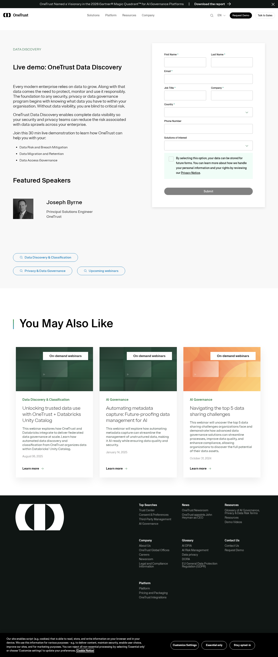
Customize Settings (185, 645)
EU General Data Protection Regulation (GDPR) (199, 565)
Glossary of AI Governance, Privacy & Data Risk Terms (242, 512)
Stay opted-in (242, 645)
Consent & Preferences (154, 514)
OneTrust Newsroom (195, 510)
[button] (274, 4)
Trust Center (147, 510)
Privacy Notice (190, 173)
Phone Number (172, 121)
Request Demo (234, 550)
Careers (144, 554)
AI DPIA (187, 545)
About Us (145, 545)
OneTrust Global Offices (154, 550)
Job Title (170, 88)
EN (219, 15)
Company (217, 88)
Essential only (214, 645)
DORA (186, 559)
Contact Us (232, 545)
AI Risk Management (195, 550)
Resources (232, 517)
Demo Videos (233, 522)
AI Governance (148, 523)
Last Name (218, 54)
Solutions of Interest (175, 137)
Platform (144, 588)
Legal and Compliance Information (153, 565)
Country (169, 104)
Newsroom (146, 559)
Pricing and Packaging (153, 592)
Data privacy (190, 554)
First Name (171, 54)
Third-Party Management (155, 519)
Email (168, 71)
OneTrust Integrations (152, 597)
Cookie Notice (85, 650)
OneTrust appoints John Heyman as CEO (197, 516)
